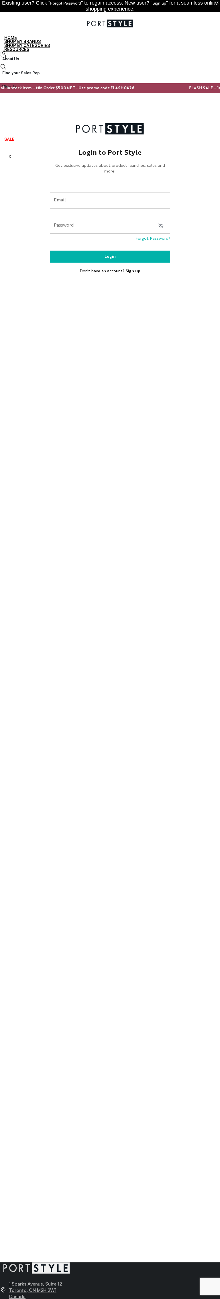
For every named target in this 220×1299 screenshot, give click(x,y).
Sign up (159, 3)
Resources (16, 49)
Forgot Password (65, 3)
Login (110, 257)
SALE (9, 139)
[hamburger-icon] (213, 38)
